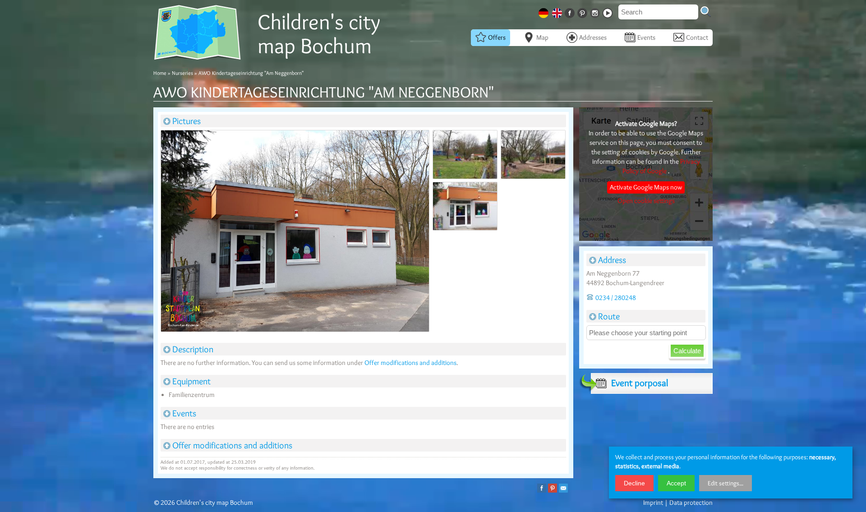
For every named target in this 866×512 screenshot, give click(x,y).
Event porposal (639, 382)
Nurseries (182, 72)
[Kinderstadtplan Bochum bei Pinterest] (583, 11)
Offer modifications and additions (410, 363)
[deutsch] (544, 11)
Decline (634, 483)
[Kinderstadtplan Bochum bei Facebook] (570, 11)
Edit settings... (725, 483)
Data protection (691, 502)
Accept (676, 483)
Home (159, 72)
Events (646, 37)
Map (542, 37)
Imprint (653, 502)
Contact (697, 37)
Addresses (593, 37)
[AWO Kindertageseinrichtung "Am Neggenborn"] (294, 233)
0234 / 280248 (615, 298)
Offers (497, 37)
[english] (558, 11)
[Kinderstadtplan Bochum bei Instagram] (596, 11)
